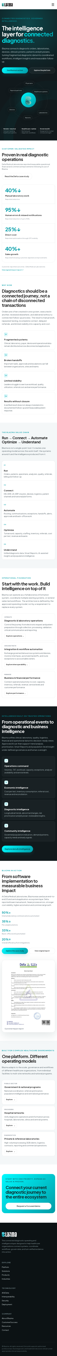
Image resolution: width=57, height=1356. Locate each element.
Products (6, 1275)
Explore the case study (15, 951)
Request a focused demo (28, 1206)
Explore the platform (42, 70)
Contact (5, 1330)
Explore (9, 1099)
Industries (6, 1279)
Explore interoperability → (17, 665)
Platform (5, 1267)
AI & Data (5, 1293)
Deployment (7, 1304)
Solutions (6, 1271)
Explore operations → (15, 636)
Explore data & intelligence (17, 849)
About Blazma (7, 1318)
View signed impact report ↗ (12, 270)
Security (5, 1301)
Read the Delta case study (17, 176)
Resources (6, 1326)
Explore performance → (16, 693)
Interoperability (8, 1297)
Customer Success (9, 1322)
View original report (42, 951)
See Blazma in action (15, 70)
